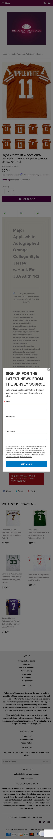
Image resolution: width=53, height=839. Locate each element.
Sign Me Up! (26, 464)
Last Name (10, 431)
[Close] (48, 369)
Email (8, 401)
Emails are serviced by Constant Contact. (19, 457)
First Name (10, 416)
